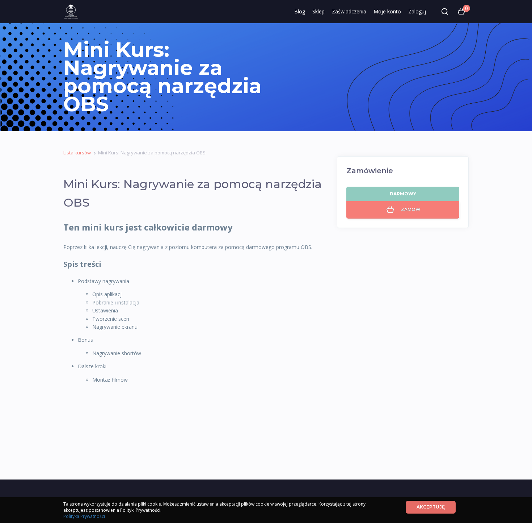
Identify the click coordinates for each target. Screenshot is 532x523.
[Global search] (444, 11)
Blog (299, 11)
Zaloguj (417, 11)
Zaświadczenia (349, 11)
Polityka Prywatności (84, 516)
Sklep (318, 11)
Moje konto (387, 11)
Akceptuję (431, 507)
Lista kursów (77, 152)
